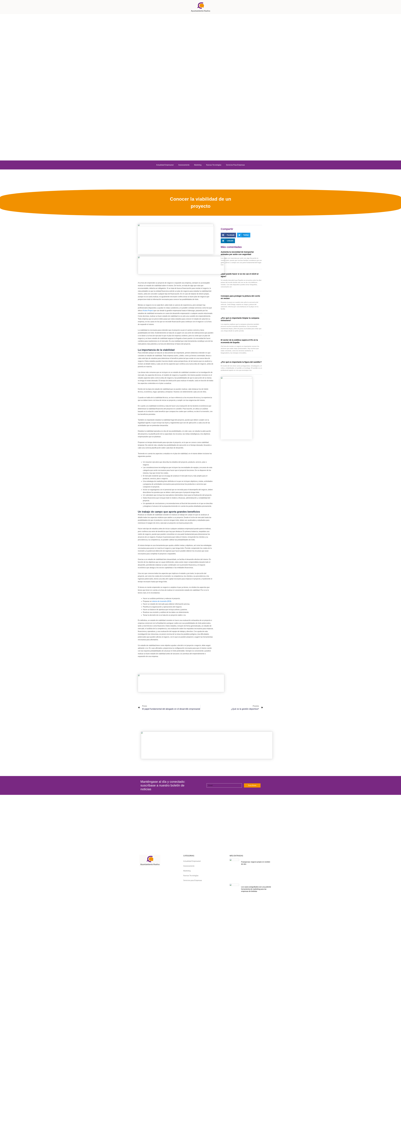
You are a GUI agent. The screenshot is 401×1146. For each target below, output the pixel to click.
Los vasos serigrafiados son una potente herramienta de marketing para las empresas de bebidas (256, 889)
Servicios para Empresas (235, 165)
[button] (228, 235)
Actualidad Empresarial (165, 165)
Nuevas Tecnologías (213, 165)
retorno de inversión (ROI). (162, 601)
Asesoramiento (183, 165)
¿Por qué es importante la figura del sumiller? (241, 362)
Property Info (245, 867)
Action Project (148, 310)
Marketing (197, 165)
